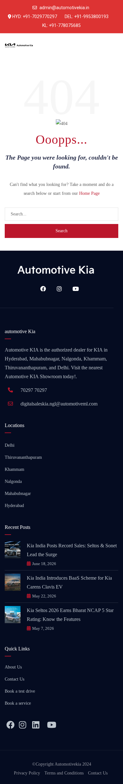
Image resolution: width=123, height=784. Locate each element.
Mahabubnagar (18, 493)
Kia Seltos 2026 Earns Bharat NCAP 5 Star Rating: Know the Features (70, 615)
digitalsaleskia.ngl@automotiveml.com (58, 403)
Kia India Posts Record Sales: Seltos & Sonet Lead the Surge (72, 550)
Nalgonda (13, 481)
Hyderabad (14, 505)
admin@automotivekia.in (64, 7)
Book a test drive (20, 691)
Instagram (57, 288)
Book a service (18, 703)
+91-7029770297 (40, 16)
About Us (13, 667)
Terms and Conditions (64, 773)
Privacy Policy (27, 773)
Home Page (89, 193)
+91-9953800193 (91, 16)
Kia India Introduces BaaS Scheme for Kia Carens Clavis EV (69, 582)
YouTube (73, 288)
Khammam (14, 469)
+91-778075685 (65, 25)
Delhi (10, 445)
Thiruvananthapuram (23, 457)
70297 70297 (33, 390)
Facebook (41, 288)
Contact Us (14, 679)
